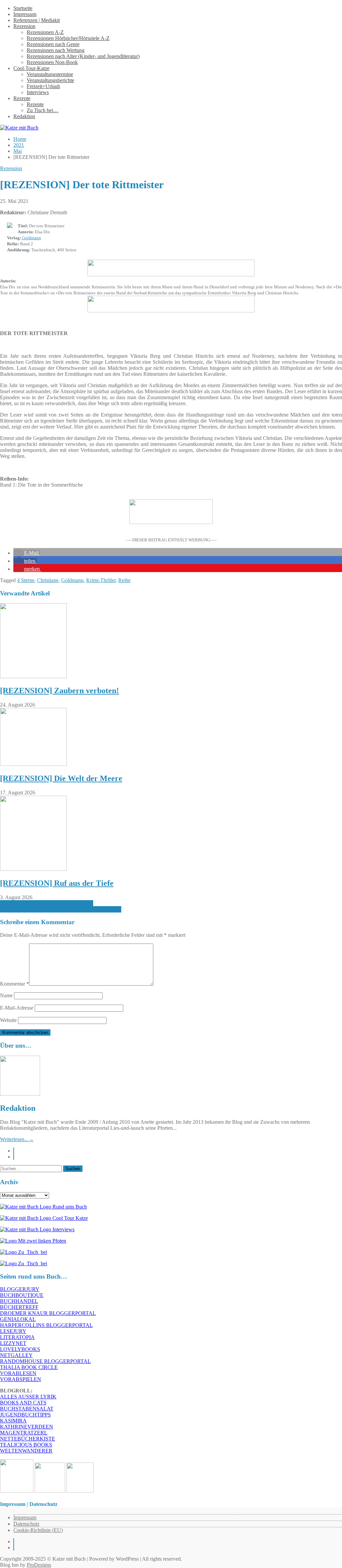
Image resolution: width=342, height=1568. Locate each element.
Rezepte (21, 98)
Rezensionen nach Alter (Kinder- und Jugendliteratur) (83, 56)
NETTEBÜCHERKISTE (27, 1439)
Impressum (24, 14)
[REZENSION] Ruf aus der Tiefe (57, 883)
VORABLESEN (18, 1373)
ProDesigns (39, 1565)
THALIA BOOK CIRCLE (29, 1367)
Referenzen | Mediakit (36, 20)
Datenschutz (26, 1524)
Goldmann (31, 237)
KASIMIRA (13, 1420)
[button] (26, 553)
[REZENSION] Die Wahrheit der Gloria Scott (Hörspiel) (60, 909)
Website (8, 1020)
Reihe (124, 580)
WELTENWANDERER (26, 1451)
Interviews (38, 92)
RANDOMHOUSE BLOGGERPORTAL (45, 1361)
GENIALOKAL (18, 1319)
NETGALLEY (16, 1355)
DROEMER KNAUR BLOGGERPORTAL (48, 1313)
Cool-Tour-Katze (31, 68)
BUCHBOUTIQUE (21, 1295)
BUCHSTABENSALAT (26, 1408)
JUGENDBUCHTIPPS (25, 1414)
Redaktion (24, 116)
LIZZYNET (13, 1343)
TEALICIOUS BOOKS (26, 1445)
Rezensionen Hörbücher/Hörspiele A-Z (68, 38)
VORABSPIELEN (20, 1379)
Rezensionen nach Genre (53, 44)
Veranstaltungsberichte (50, 80)
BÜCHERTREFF (19, 1307)
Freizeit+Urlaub (43, 86)
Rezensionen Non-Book (52, 62)
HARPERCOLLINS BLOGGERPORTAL (46, 1325)
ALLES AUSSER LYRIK (28, 1396)
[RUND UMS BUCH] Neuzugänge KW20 (46, 903)
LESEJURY (13, 1331)
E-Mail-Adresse (16, 1008)
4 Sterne (25, 580)
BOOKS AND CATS (23, 1402)
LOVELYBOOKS (20, 1349)
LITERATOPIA (17, 1337)
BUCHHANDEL (19, 1301)
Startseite (22, 8)
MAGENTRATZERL (23, 1432)
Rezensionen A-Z (45, 32)
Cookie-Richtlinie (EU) (38, 1530)
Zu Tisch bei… (42, 110)
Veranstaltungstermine (50, 74)
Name (6, 995)
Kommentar (14, 984)
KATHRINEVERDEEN (26, 1426)
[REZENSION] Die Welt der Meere (61, 778)
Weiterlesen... (17, 1139)
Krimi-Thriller (101, 580)
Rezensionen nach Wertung (55, 50)
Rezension (24, 26)
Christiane (47, 580)
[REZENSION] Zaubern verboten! (59, 690)
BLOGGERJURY (19, 1289)
